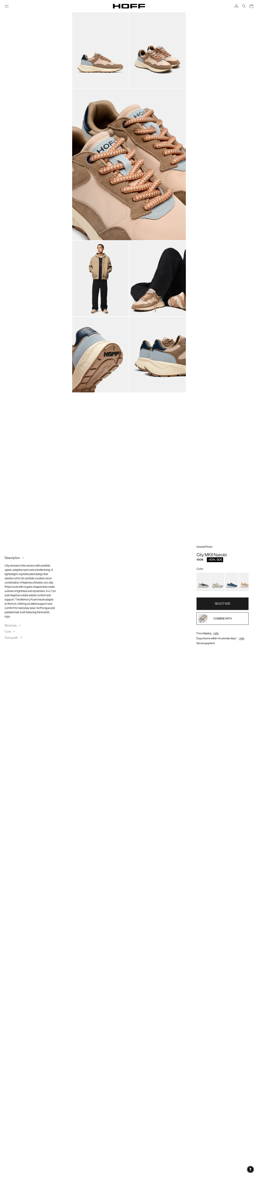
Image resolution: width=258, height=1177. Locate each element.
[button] (250, 1169)
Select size (222, 603)
